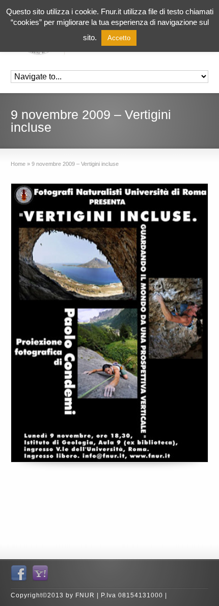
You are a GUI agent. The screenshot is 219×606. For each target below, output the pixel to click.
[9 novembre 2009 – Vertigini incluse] (110, 323)
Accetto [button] (118, 38)
